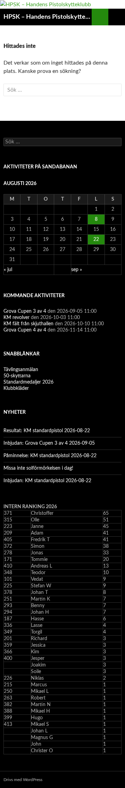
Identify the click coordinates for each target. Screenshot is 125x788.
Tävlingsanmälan (20, 369)
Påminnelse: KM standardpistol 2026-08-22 (50, 455)
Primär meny (116, 17)
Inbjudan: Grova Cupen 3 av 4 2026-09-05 (49, 443)
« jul (8, 269)
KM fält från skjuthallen (28, 323)
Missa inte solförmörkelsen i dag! (38, 468)
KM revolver (16, 317)
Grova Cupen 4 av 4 (24, 330)
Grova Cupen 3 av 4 (24, 311)
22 (96, 239)
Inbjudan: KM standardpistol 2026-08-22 (47, 480)
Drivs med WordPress (22, 780)
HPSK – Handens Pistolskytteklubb (47, 17)
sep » (76, 269)
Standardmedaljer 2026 (28, 382)
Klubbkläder (16, 388)
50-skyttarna (17, 376)
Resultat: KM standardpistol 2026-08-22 (46, 430)
